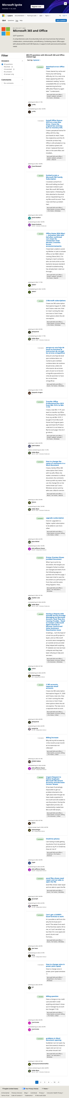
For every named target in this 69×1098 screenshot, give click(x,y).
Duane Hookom (36, 224)
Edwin (33, 823)
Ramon (34, 502)
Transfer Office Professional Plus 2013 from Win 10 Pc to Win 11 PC (55, 404)
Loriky (34, 104)
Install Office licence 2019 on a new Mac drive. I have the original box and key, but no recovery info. (54, 124)
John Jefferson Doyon (38, 548)
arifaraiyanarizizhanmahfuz (40, 1063)
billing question (52, 996)
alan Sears (35, 948)
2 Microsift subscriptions (56, 300)
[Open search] (60, 15)
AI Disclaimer (5, 1093)
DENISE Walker (36, 761)
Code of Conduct (16, 1095)
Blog (25, 1093)
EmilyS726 (35, 728)
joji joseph (35, 899)
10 (54, 1082)
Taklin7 (34, 285)
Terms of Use (5, 1095)
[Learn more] (12, 67)
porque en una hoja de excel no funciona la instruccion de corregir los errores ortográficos (55, 350)
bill (33, 987)
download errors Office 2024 (55, 67)
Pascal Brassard (36, 166)
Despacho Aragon (37, 392)
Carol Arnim (35, 1022)
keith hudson (36, 445)
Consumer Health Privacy (54, 1093)
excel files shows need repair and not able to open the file (55, 880)
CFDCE (34, 668)
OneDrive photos (53, 839)
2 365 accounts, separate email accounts (52, 686)
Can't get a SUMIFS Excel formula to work (55, 915)
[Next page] (58, 1082)
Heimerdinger (36, 675)
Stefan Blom (35, 338)
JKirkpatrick (35, 331)
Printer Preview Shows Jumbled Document (55, 558)
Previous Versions (17, 1093)
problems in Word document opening (53, 1039)
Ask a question (61, 20)
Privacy (41, 1093)
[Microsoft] (3, 15)
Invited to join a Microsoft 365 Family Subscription (54, 177)
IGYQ (33, 955)
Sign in (65, 15)
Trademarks (28, 1095)
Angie (33, 862)
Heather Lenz (36, 598)
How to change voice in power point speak (55, 965)
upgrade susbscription (55, 518)
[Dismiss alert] (65, 3)
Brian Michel (35, 541)
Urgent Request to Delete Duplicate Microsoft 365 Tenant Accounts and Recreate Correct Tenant (55, 780)
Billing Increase (52, 737)
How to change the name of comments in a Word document (55, 463)
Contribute (34, 1093)
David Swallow (36, 217)
